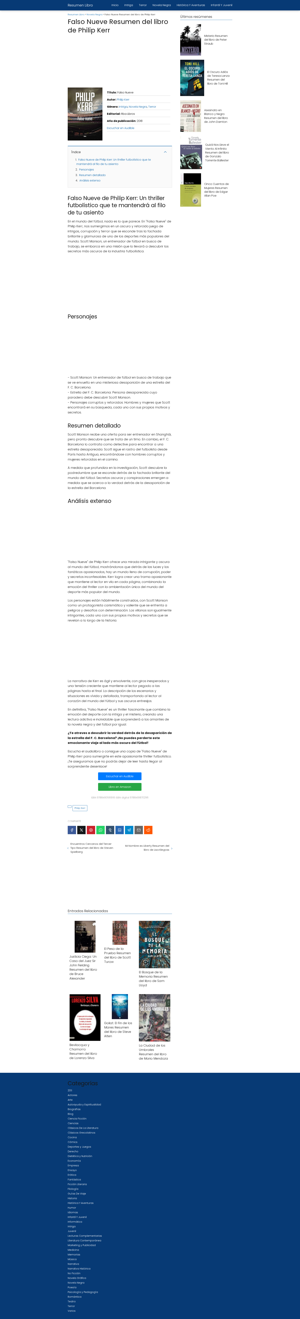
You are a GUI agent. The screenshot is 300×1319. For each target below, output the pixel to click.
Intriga (128, 5)
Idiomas (73, 1212)
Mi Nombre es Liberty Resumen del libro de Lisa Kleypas (147, 848)
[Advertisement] (120, 59)
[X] (81, 830)
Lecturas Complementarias (85, 1236)
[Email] (139, 830)
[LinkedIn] (119, 830)
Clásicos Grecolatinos (81, 1132)
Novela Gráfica (77, 1278)
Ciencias (73, 1123)
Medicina (73, 1250)
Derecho (73, 1151)
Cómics (72, 1142)
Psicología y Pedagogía (83, 1292)
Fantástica (74, 1179)
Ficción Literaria (77, 1184)
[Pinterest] (91, 830)
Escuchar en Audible (120, 128)
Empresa (73, 1165)
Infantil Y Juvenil (221, 5)
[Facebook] (72, 830)
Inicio (115, 5)
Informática (75, 1221)
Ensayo (72, 1170)
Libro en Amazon (120, 787)
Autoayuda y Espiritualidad (84, 1104)
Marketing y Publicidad (82, 1245)
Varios (72, 1311)
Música (72, 1259)
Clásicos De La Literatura (83, 1128)
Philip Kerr (123, 100)
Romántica (74, 1297)
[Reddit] (148, 830)
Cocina (72, 1137)
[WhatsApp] (100, 830)
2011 (70, 1090)
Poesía (72, 1287)
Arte (70, 1100)
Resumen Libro (80, 5)
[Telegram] (129, 830)
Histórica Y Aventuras (191, 5)
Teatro (72, 1301)
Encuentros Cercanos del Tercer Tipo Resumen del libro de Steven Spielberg (91, 848)
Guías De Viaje (77, 1193)
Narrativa (73, 1264)
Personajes (86, 170)
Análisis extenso (90, 180)
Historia (72, 1198)
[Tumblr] (110, 830)
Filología (73, 1189)
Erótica (72, 1175)
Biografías (74, 1109)
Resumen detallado (92, 175)
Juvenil (72, 1231)
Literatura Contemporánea (84, 1240)
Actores (72, 1095)
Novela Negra (162, 5)
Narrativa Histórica (79, 1268)
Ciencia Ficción (77, 1118)
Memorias (74, 1254)
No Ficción (74, 1273)
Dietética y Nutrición (80, 1156)
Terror (143, 5)
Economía (74, 1161)
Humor (72, 1207)
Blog (70, 1114)
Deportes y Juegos (79, 1146)
